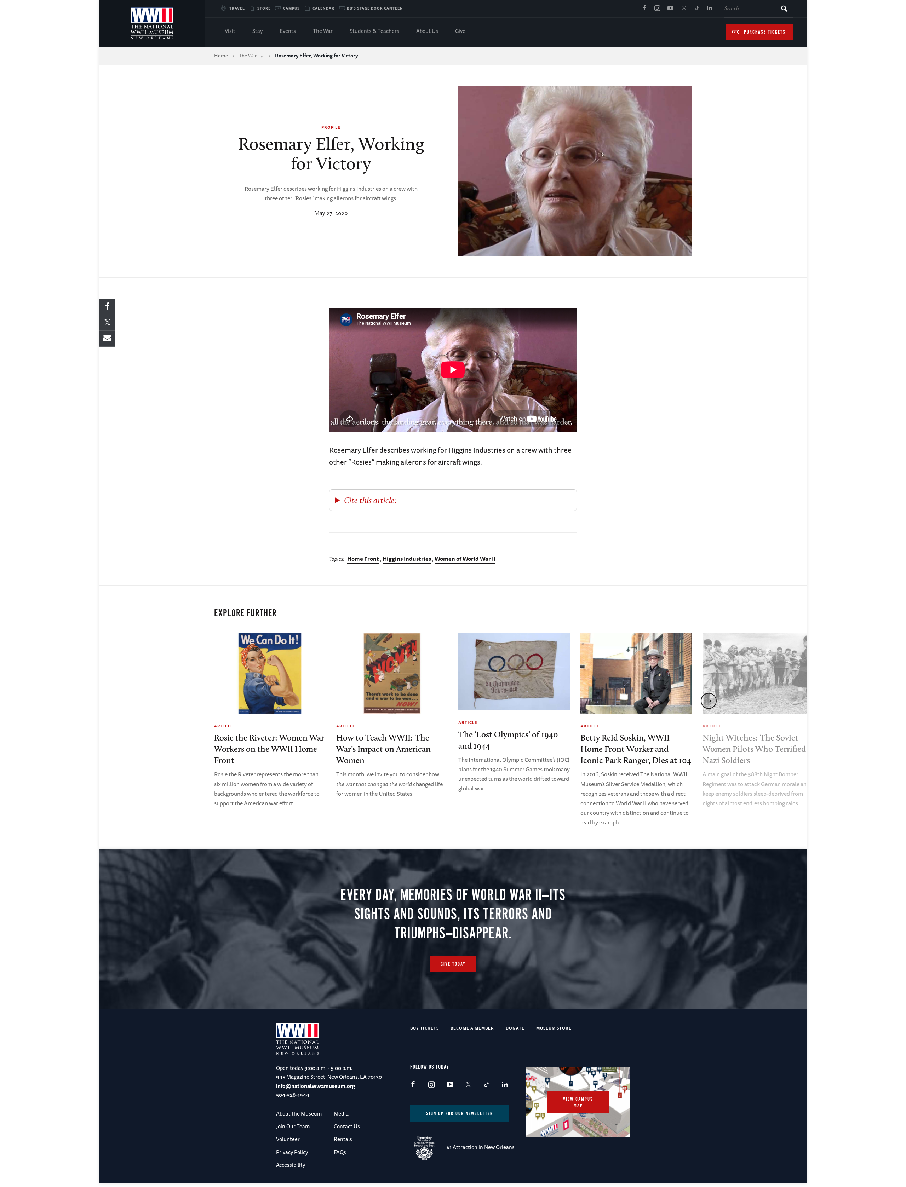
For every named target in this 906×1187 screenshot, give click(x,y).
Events (288, 31)
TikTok (696, 8)
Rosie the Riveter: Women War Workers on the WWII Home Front (269, 748)
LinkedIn (709, 8)
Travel (237, 8)
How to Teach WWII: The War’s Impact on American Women (383, 748)
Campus (291, 8)
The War (323, 31)
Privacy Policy (292, 1152)
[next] (709, 701)
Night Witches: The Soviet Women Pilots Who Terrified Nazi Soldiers (754, 748)
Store (264, 8)
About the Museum (299, 1114)
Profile (330, 127)
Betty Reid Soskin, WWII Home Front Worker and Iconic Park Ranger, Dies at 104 (635, 748)
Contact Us (347, 1126)
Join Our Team (293, 1126)
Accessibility (290, 1165)
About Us (427, 31)
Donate (515, 1028)
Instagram (657, 8)
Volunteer (288, 1139)
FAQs (340, 1152)
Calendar (323, 8)
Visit (230, 31)
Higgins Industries (407, 558)
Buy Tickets (424, 1028)
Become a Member (472, 1028)
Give (460, 31)
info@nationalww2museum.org (315, 1086)
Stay (257, 31)
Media (341, 1114)
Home (221, 55)
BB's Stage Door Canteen (375, 8)
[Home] (152, 23)
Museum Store (554, 1028)
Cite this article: (370, 500)
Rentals (343, 1139)
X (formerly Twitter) (683, 8)
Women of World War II (465, 558)
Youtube (670, 8)
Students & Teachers (374, 31)
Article (223, 726)
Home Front (363, 558)
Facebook (644, 8)
